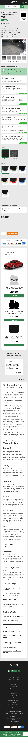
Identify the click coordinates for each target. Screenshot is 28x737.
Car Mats (14, 675)
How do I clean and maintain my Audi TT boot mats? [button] (12, 589)
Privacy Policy (14, 707)
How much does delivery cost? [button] (12, 631)
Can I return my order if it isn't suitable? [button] (12, 651)
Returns (14, 702)
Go (22, 6)
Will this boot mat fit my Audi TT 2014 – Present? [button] (13, 605)
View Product (14, 295)
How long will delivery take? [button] (11, 627)
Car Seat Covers (14, 679)
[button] (23, 41)
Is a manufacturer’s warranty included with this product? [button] (12, 594)
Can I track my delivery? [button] (10, 620)
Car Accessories (14, 682)
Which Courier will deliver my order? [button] (12, 636)
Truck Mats (14, 686)
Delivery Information (14, 700)
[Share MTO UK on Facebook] (12, 671)
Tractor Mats (14, 689)
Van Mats (14, 684)
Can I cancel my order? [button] (10, 647)
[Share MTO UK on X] (9, 671)
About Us (14, 693)
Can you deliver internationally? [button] (12, 624)
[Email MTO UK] (19, 671)
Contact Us (14, 695)
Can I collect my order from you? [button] (13, 616)
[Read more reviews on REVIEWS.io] (20, 379)
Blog (14, 698)
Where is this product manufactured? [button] (9, 600)
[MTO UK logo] (14, 2)
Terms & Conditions (14, 704)
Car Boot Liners (14, 677)
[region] (14, 366)
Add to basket (12, 233)
